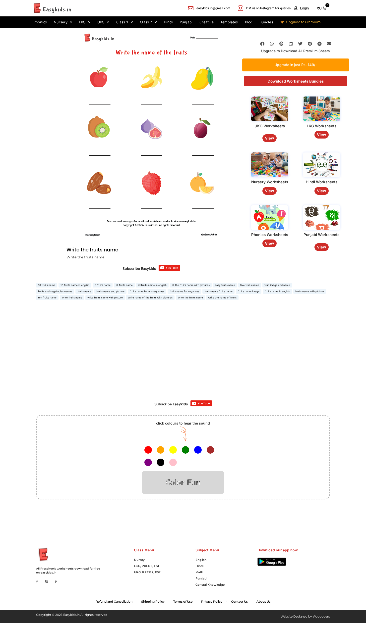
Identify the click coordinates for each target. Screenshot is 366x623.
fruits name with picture (309, 291)
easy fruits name (225, 285)
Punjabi (186, 22)
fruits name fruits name (218, 291)
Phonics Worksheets (269, 234)
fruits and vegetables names (55, 291)
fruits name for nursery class (147, 291)
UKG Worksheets (269, 126)
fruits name (84, 291)
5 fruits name (103, 285)
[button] (301, 8)
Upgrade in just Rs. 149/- (296, 64)
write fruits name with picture (105, 297)
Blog (248, 22)
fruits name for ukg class (184, 291)
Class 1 (122, 22)
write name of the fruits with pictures (150, 297)
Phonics (40, 22)
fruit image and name (277, 285)
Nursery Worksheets (269, 182)
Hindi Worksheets (321, 182)
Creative (206, 22)
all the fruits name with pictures (191, 285)
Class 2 (146, 22)
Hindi (168, 22)
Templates (229, 22)
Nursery (60, 22)
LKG (82, 22)
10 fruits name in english (75, 285)
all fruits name (124, 285)
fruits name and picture (110, 291)
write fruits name (72, 297)
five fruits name (249, 285)
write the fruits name (190, 297)
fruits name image (248, 291)
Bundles (266, 22)
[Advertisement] (183, 355)
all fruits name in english (152, 285)
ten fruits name (47, 297)
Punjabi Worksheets (321, 234)
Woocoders (321, 616)
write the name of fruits (222, 297)
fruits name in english (277, 291)
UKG (101, 22)
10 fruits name (46, 285)
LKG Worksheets (321, 126)
